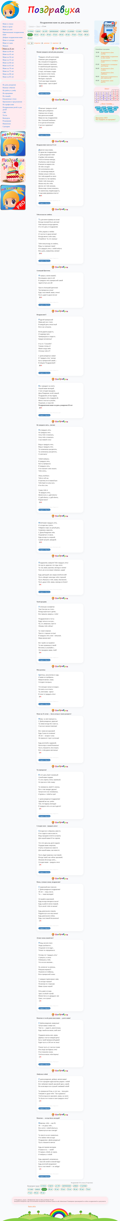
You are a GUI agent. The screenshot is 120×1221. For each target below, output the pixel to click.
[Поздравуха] (13, 9)
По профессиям (8, 104)
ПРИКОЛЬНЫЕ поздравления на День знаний (109, 57)
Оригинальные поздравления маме (13, 33)
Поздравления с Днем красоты (107, 81)
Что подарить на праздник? (106, 119)
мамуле (86, 31)
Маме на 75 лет (8, 71)
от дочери (71, 31)
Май (115, 109)
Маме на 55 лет (8, 60)
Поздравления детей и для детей (12, 108)
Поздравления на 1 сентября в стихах (109, 61)
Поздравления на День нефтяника (107, 73)
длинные (47, 43)
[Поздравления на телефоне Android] (107, 32)
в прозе (38, 31)
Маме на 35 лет (8, 49)
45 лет (43, 34)
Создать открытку (44, 93)
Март (104, 109)
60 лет (61, 34)
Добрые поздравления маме (13, 37)
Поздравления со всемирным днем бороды (109, 65)
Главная (31, 26)
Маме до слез (7, 29)
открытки (38, 43)
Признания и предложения (12, 102)
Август (107, 88)
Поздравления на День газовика (107, 69)
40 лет (36, 34)
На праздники (8, 93)
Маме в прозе (7, 27)
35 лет (30, 34)
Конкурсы (6, 118)
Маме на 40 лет (8, 51)
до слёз (45, 31)
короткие (57, 43)
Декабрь (110, 107)
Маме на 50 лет (8, 57)
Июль (106, 111)
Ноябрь (104, 107)
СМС (4, 112)
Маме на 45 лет (8, 54)
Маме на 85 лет (8, 77)
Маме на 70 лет (8, 68)
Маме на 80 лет (8, 74)
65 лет (68, 34)
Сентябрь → (110, 104)
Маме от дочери (8, 40)
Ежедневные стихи (9, 99)
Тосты (5, 115)
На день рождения (9, 85)
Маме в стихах (8, 24)
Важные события (9, 88)
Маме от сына (8, 43)
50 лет (49, 34)
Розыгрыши (7, 121)
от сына (78, 31)
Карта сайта (32, 1206)
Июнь (101, 111)
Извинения (7, 124)
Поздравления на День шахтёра (107, 53)
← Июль (102, 104)
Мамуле (5, 46)
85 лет (30, 38)
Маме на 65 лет (8, 65)
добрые (63, 31)
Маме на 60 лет (8, 63)
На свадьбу (7, 96)
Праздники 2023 (101, 118)
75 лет (80, 34)
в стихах (30, 31)
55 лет (55, 34)
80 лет (86, 34)
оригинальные (54, 31)
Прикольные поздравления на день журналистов (109, 77)
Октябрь (98, 107)
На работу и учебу (9, 90)
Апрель (110, 109)
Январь (116, 107)
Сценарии (6, 126)
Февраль (99, 109)
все (30, 43)
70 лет (74, 34)
